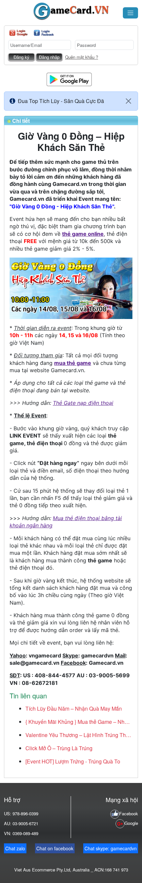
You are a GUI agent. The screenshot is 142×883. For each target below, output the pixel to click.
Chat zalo (15, 848)
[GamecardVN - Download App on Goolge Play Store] (69, 79)
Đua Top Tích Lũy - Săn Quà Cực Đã (61, 101)
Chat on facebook (54, 848)
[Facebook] (44, 33)
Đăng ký (21, 57)
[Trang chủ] (71, 11)
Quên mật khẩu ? (81, 57)
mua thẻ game (72, 363)
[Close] (128, 101)
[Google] (18, 33)
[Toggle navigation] (130, 12)
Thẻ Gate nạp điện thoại (83, 403)
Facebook (128, 813)
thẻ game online (83, 233)
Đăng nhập (49, 57)
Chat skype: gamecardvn (111, 848)
